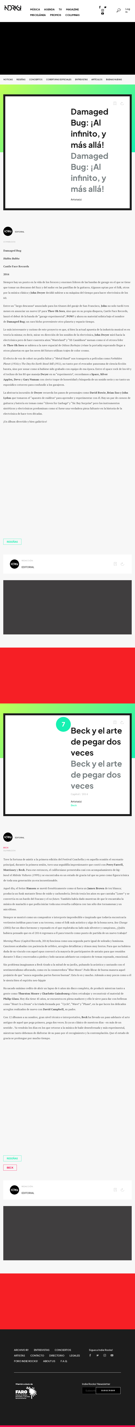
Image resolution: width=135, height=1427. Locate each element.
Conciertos (35, 79)
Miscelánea (38, 14)
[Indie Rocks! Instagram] (102, 10)
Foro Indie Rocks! (26, 1361)
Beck (74, 805)
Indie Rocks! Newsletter (96, 1383)
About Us (49, 1361)
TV (60, 9)
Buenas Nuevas (114, 79)
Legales (74, 1355)
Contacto (37, 1355)
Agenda (49, 9)
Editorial (19, 232)
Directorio (56, 1355)
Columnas (72, 14)
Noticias (8, 79)
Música (35, 9)
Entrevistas (81, 79)
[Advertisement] (67, 48)
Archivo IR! (21, 1349)
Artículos (96, 79)
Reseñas (21, 79)
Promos (55, 14)
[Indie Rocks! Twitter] (105, 7)
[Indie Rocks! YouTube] (102, 13)
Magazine (72, 9)
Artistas (19, 1355)
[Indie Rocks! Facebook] (100, 7)
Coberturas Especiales (58, 79)
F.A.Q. (64, 1361)
